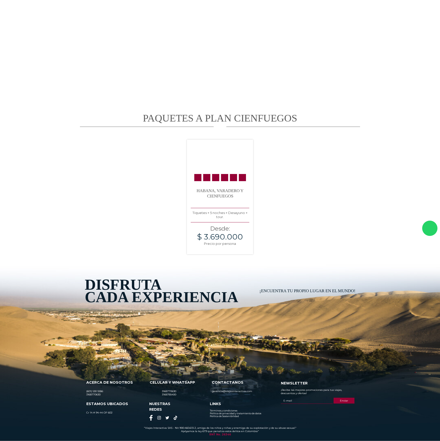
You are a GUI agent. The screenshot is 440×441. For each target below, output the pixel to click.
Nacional (235, 22)
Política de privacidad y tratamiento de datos (235, 413)
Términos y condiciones (223, 410)
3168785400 (326, 9)
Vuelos (334, 22)
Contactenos (358, 22)
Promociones (289, 22)
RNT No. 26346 (220, 434)
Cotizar (313, 22)
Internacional (260, 22)
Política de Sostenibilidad (224, 416)
